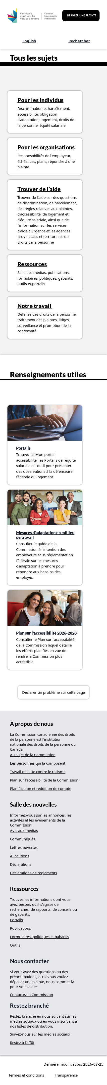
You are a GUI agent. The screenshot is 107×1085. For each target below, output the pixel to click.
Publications (20, 928)
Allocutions (19, 855)
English (29, 40)
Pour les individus (40, 100)
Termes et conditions (26, 1075)
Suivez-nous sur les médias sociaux (40, 1034)
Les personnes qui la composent (37, 763)
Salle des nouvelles (33, 804)
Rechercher (79, 40)
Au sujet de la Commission (32, 754)
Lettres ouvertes (24, 847)
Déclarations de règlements (33, 872)
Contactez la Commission (31, 994)
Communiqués (22, 838)
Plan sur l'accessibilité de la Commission (44, 780)
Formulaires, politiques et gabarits (39, 936)
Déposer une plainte (81, 15)
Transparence (66, 1075)
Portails (23, 448)
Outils (15, 945)
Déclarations (20, 864)
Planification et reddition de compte (40, 788)
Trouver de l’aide (39, 189)
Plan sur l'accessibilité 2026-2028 (46, 633)
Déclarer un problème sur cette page (53, 692)
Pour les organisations (46, 147)
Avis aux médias (24, 830)
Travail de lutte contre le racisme (37, 771)
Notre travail (34, 306)
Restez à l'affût (22, 1042)
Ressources (32, 264)
